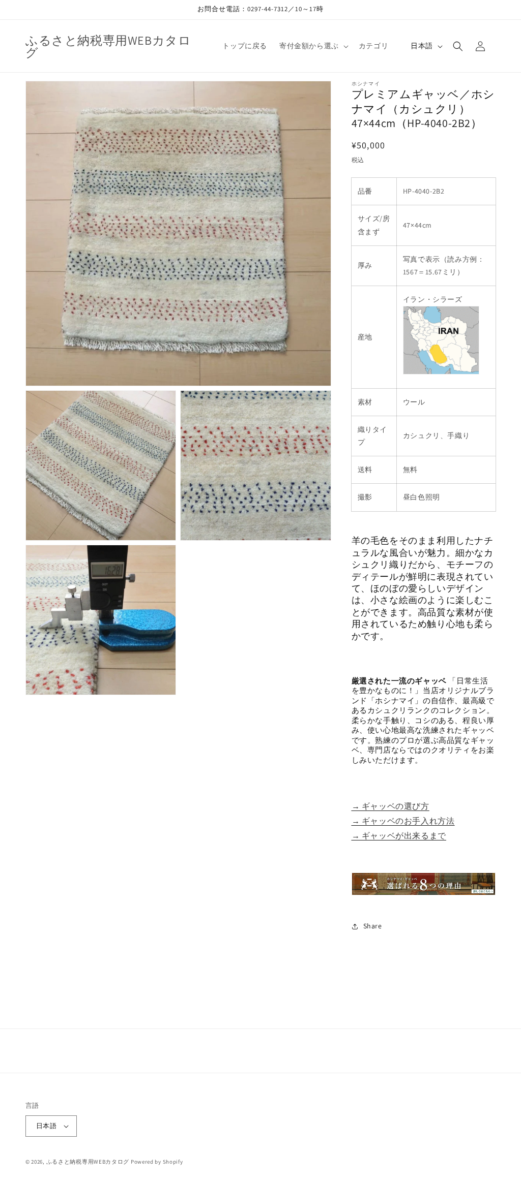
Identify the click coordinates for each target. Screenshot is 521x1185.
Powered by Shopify (157, 1161)
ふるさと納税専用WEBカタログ (88, 1161)
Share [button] (372, 925)
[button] (313, 45)
